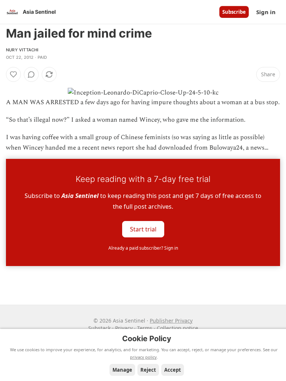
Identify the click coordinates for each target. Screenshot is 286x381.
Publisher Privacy (171, 320)
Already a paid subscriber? (143, 248)
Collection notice (177, 328)
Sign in (266, 12)
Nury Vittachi (22, 49)
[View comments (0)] (31, 74)
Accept (172, 369)
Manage (122, 369)
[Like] (13, 74)
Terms (144, 328)
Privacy (124, 328)
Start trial (143, 229)
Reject (148, 369)
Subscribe (234, 12)
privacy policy (143, 357)
